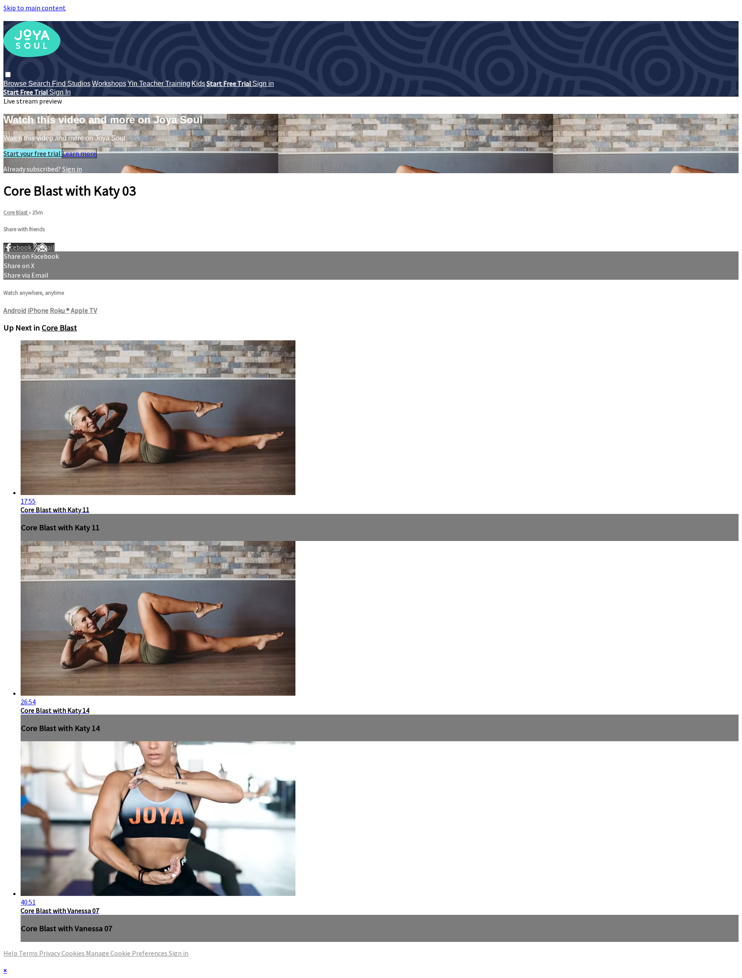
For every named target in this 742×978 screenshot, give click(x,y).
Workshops (109, 83)
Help (11, 953)
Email (46, 247)
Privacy (50, 953)
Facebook (18, 247)
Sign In (60, 92)
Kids (198, 83)
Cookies (73, 953)
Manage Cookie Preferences (127, 953)
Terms (29, 953)
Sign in (263, 83)
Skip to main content (34, 7)
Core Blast (16, 212)
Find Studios (71, 83)
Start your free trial (32, 153)
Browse (15, 83)
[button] (8, 74)
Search (40, 83)
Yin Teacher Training (159, 83)
